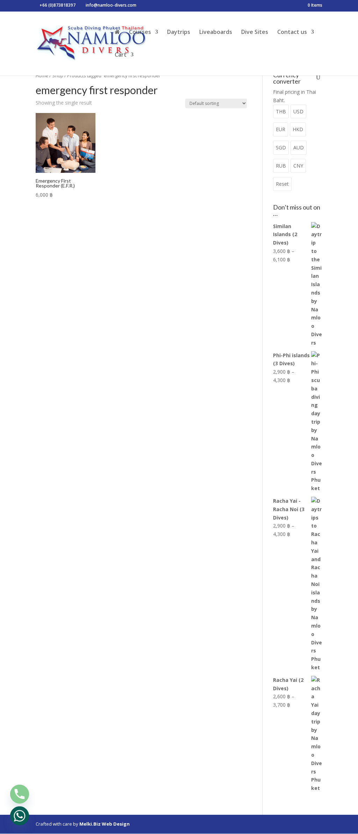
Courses (140, 32)
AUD (298, 147)
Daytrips (178, 32)
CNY (298, 165)
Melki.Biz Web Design (104, 824)
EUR (280, 129)
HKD (298, 129)
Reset (282, 184)
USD (298, 111)
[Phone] (19, 794)
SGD (281, 147)
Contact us (292, 32)
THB (281, 111)
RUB (281, 165)
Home (42, 75)
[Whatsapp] (19, 815)
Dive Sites (254, 32)
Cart (121, 55)
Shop (57, 75)
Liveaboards (215, 32)
